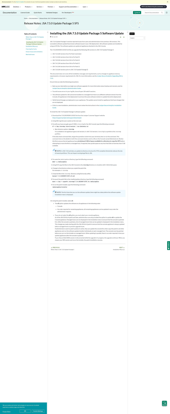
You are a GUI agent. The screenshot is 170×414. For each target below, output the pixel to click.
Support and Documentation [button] (68, 7)
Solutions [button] (16, 7)
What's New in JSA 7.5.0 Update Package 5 (35, 38)
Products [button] (28, 7)
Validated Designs (52, 12)
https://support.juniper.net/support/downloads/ (67, 118)
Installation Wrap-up (32, 46)
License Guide (25, 12)
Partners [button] (50, 7)
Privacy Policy (7, 411)
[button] (164, 403)
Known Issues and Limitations (34, 51)
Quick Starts (38, 12)
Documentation (10, 12)
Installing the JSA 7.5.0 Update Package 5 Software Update (34, 43)
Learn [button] (84, 7)
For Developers (68, 12)
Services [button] (39, 7)
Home (26, 18)
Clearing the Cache (31, 49)
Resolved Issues (30, 54)
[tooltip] (132, 34)
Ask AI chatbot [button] (20, 2)
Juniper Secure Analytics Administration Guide (66, 88)
